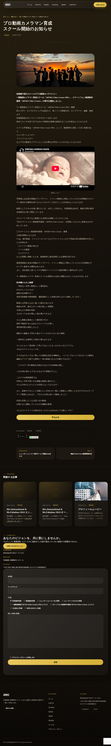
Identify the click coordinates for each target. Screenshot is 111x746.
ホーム (30, 5)
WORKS (51, 720)
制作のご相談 (10, 708)
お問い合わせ (100, 5)
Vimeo (95, 709)
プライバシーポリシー (55, 729)
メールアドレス (12, 587)
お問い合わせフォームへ (15, 546)
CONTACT (72, 5)
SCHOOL (55, 5)
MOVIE (46, 5)
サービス (51, 725)
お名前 (10, 576)
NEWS (64, 5)
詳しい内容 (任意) (14, 613)
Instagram (85, 709)
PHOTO (38, 5)
